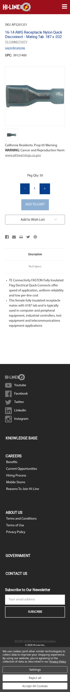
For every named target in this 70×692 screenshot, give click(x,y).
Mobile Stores (15, 482)
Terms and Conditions (21, 519)
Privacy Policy (15, 532)
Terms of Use (15, 525)
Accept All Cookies (35, 686)
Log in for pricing (15, 48)
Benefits (11, 462)
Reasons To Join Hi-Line (22, 489)
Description (35, 254)
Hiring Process (16, 475)
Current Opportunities (21, 469)
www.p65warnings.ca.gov (23, 155)
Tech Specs (35, 266)
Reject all (35, 678)
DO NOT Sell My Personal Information (35, 641)
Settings (35, 670)
